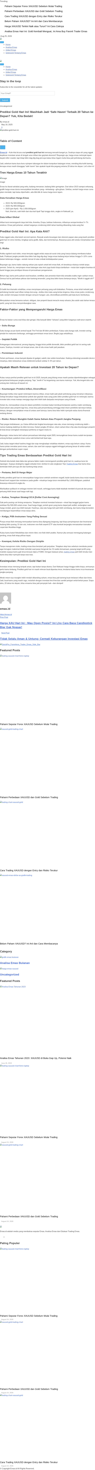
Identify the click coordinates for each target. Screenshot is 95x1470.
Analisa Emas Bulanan (15, 963)
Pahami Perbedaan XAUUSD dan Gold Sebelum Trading (34, 11)
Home (8, 45)
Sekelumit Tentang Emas (16, 53)
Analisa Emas (11, 47)
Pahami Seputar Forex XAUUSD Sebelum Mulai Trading (33, 6)
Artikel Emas (11, 50)
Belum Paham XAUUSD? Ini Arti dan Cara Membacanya (33, 21)
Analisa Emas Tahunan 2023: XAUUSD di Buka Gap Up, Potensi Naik (35, 1058)
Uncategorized (9, 974)
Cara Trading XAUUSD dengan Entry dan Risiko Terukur (33, 16)
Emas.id (3, 152)
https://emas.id (6, 614)
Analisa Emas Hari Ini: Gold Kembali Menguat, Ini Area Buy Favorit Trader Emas (46, 31)
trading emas (69, 552)
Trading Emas (72, 464)
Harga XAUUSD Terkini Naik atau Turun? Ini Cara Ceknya (34, 26)
